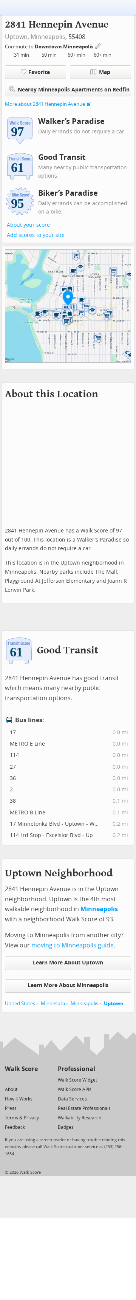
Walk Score (21, 1068)
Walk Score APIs (74, 1089)
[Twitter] (9, 1079)
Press (11, 1108)
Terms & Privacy (22, 1117)
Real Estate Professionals (84, 1108)
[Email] (32, 1079)
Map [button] (104, 72)
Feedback (15, 1127)
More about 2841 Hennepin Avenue (45, 104)
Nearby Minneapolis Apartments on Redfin (74, 90)
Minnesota (53, 1003)
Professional (76, 1068)
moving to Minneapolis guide (72, 945)
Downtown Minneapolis (64, 47)
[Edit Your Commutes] (98, 45)
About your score (28, 225)
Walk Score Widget (77, 1080)
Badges (66, 1127)
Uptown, (17, 36)
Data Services (72, 1099)
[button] (68, 298)
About (11, 1089)
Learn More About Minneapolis (68, 985)
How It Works (18, 1099)
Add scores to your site (36, 235)
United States (20, 1003)
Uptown (114, 1003)
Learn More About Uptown (68, 963)
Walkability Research (79, 1117)
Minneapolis (48, 36)
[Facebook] (21, 1079)
